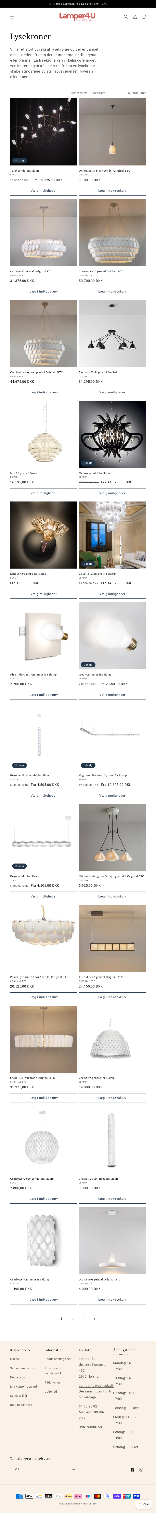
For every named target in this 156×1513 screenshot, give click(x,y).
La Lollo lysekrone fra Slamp (97, 573)
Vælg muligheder (44, 191)
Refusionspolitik (21, 1404)
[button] (12, 16)
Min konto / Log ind (23, 1386)
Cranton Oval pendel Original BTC (101, 271)
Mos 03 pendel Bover (23, 473)
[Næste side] (94, 1319)
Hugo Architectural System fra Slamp (103, 775)
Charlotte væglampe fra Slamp (30, 1279)
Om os (14, 1359)
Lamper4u (73, 1504)
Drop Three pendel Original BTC (100, 1279)
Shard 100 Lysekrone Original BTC (32, 1078)
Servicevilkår (18, 1395)
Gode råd (50, 1391)
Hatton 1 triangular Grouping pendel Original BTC (111, 876)
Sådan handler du (22, 1368)
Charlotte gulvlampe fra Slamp (98, 1178)
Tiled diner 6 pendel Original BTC (101, 977)
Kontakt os (17, 1377)
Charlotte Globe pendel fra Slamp (31, 1178)
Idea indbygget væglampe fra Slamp (33, 674)
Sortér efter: (79, 93)
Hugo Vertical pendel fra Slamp (30, 775)
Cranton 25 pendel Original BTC (31, 271)
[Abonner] (73, 1469)
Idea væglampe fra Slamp (95, 674)
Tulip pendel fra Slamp (24, 170)
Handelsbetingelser (57, 1359)
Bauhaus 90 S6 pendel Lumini (98, 372)
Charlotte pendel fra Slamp (96, 1078)
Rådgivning (52, 1382)
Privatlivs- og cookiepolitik (53, 1371)
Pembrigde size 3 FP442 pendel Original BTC (39, 977)
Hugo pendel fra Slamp (24, 876)
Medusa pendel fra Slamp (95, 473)
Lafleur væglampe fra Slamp (28, 573)
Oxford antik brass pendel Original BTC (104, 170)
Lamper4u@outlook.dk (96, 1386)
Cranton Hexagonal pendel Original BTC (36, 372)
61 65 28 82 (88, 1406)
